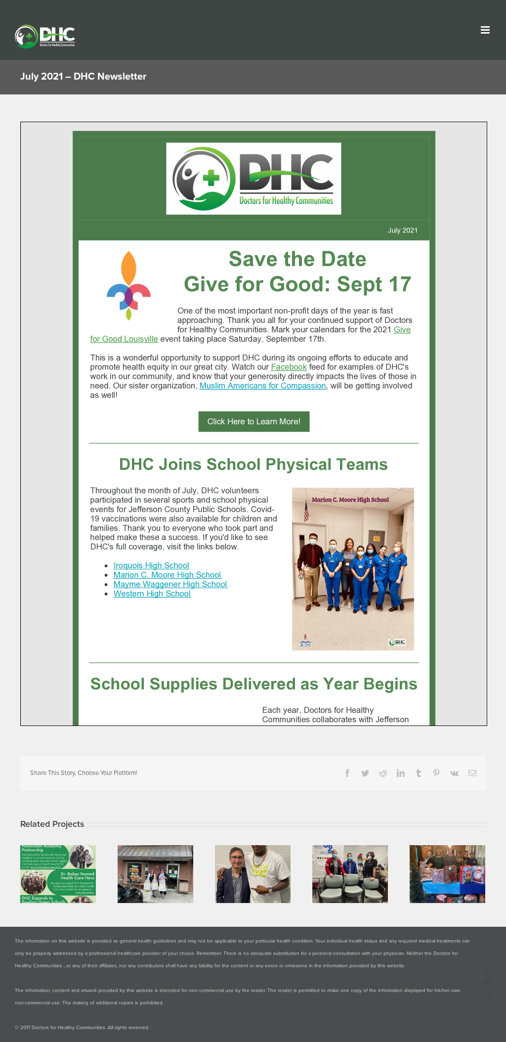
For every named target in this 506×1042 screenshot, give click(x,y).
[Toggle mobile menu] (486, 30)
